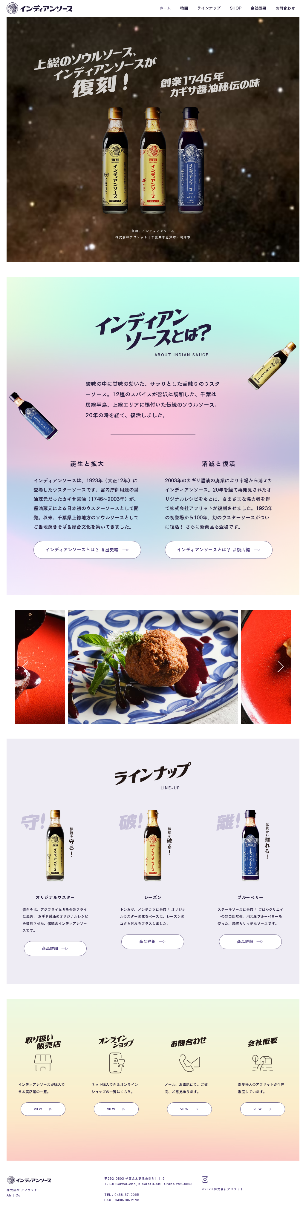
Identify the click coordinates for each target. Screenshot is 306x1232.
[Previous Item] (25, 667)
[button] (184, 8)
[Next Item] (280, 667)
